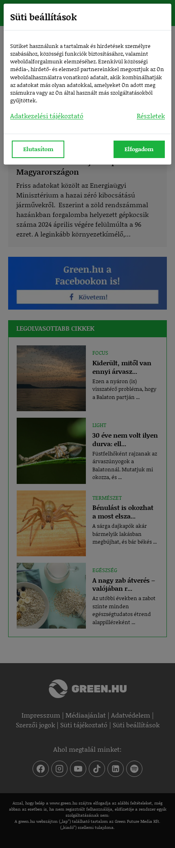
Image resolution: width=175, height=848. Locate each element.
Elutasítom (38, 149)
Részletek (151, 115)
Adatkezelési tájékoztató (46, 115)
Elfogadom (139, 149)
